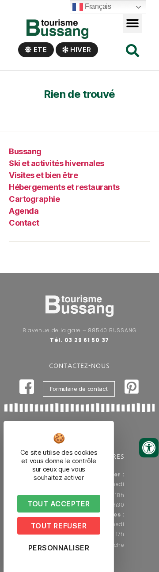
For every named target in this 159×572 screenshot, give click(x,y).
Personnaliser (59, 547)
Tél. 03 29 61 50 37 (79, 340)
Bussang (25, 151)
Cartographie (34, 199)
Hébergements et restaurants (64, 187)
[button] (133, 23)
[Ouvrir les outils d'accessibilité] (149, 447)
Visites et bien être (43, 175)
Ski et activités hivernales (56, 163)
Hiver (79, 49)
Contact (24, 222)
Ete (39, 49)
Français (97, 6)
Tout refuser (59, 525)
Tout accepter (58, 503)
